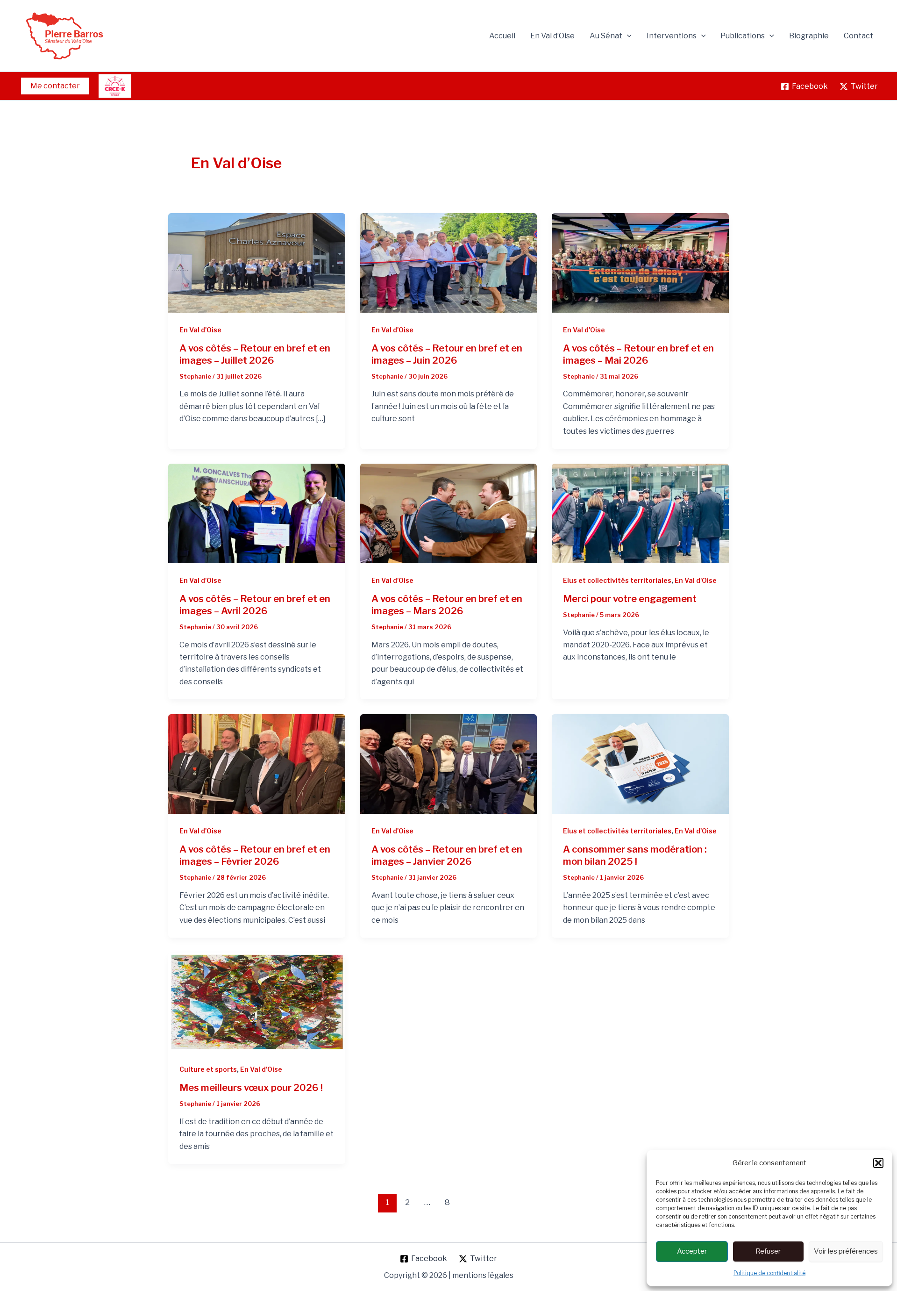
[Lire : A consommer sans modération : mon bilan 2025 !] (640, 763)
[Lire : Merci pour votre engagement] (640, 513)
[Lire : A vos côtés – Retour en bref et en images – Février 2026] (256, 763)
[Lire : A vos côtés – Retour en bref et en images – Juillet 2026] (256, 262)
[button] (878, 1163)
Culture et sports (208, 1069)
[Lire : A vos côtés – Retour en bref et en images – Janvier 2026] (448, 763)
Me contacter (55, 85)
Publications (742, 35)
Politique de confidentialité (769, 1273)
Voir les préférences (846, 1251)
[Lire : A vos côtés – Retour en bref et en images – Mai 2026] (640, 262)
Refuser (768, 1251)
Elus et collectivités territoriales (617, 580)
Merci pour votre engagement (630, 598)
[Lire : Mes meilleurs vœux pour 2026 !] (256, 1001)
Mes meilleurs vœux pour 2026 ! (251, 1087)
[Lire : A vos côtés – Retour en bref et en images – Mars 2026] (448, 513)
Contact (858, 35)
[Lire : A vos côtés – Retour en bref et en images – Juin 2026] (448, 262)
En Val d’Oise (552, 35)
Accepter (692, 1251)
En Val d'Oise (200, 330)
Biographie (809, 35)
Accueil (502, 35)
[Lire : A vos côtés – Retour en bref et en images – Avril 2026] (256, 513)
